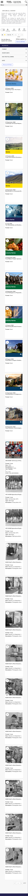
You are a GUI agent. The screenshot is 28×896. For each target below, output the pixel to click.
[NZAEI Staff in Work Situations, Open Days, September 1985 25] (13, 551)
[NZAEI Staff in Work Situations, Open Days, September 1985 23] (13, 619)
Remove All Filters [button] (20, 41)
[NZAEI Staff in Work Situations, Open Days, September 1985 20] (13, 720)
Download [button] (8, 30)
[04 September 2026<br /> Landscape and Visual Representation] (13, 111)
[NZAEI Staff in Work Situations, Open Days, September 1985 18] (13, 788)
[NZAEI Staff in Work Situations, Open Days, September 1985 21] (13, 686)
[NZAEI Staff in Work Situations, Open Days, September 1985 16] (13, 856)
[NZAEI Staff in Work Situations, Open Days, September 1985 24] (13, 585)
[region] (14, 55)
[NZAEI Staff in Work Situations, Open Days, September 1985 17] (13, 822)
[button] (14, 30)
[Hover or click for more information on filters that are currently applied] (25, 39)
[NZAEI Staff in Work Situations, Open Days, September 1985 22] (13, 653)
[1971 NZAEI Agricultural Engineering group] (13, 483)
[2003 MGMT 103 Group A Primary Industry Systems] (13, 449)
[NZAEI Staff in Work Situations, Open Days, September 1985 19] (13, 754)
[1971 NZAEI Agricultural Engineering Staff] (13, 517)
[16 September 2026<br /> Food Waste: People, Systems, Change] (13, 246)
